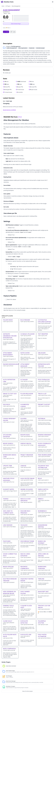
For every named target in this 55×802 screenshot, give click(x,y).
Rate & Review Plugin (16, 23)
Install (6, 32)
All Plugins (8, 6)
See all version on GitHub (9, 110)
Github (20, 117)
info (4, 317)
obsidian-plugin (40, 48)
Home (3, 6)
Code (13, 32)
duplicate (31, 48)
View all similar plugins (27, 691)
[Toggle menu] (52, 2)
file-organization (22, 48)
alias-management (12, 48)
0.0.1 (4, 101)
